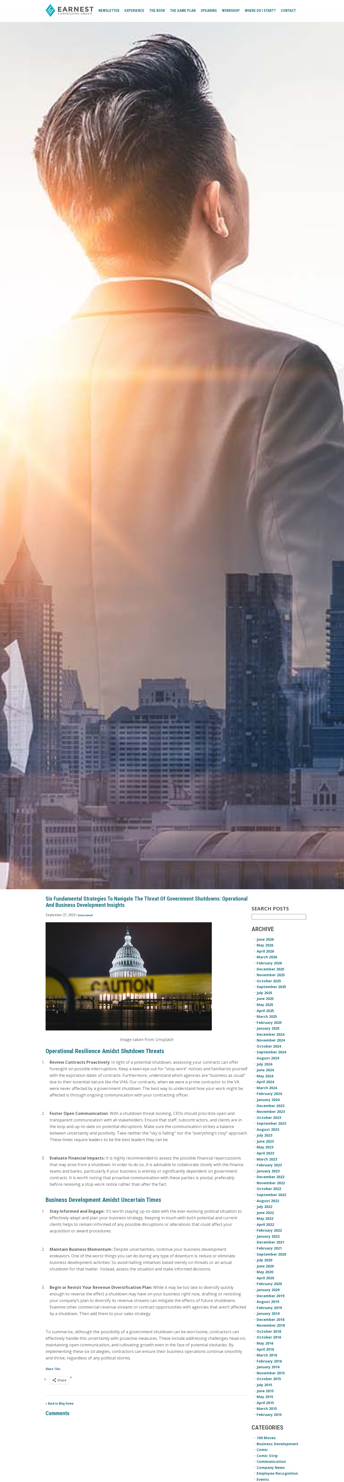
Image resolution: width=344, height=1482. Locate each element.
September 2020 (271, 1254)
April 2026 (265, 951)
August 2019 (268, 1301)
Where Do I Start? (260, 11)
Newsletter (108, 11)
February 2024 (269, 1093)
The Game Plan (183, 11)
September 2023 (271, 1123)
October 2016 (269, 1337)
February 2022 (269, 1230)
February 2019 (269, 1307)
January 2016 (268, 1367)
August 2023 (268, 1129)
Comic (262, 1449)
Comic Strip (267, 1455)
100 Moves (266, 1437)
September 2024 (271, 1052)
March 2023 (267, 1159)
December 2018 (270, 1319)
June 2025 (265, 998)
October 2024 (269, 1046)
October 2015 (269, 1378)
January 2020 (268, 1289)
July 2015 (264, 1384)
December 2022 (270, 1176)
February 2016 (269, 1361)
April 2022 (265, 1224)
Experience (134, 11)
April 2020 (265, 1278)
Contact (288, 11)
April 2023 (265, 1153)
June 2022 (265, 1212)
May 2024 (265, 1076)
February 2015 (269, 1414)
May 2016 (265, 1343)
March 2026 (267, 957)
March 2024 (267, 1087)
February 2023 (269, 1165)
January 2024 (268, 1099)
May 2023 (265, 1147)
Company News (271, 1467)
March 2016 (267, 1355)
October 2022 (269, 1188)
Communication (271, 1461)
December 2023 (270, 1105)
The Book (157, 11)
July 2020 (264, 1260)
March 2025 (267, 1016)
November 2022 (271, 1182)
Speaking (209, 11)
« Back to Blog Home (60, 1403)
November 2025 (271, 974)
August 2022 (268, 1200)
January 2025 (268, 1028)
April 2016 (265, 1349)
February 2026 (269, 963)
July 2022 (264, 1206)
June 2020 (265, 1266)
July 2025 (264, 992)
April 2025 (265, 1010)
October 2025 (269, 981)
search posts (270, 909)
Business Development (277, 1443)
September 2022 (271, 1194)
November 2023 (271, 1111)
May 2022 (265, 1218)
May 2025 (265, 1004)
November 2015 (271, 1373)
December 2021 (270, 1242)
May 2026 (265, 945)
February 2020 (269, 1283)
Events (263, 1479)
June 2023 (265, 1141)
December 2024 (270, 1034)
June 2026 (265, 939)
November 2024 (271, 1040)
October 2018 (269, 1331)
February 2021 (269, 1248)
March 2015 (267, 1408)
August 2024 (268, 1058)
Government (85, 915)
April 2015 (265, 1402)
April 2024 (265, 1081)
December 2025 (270, 969)
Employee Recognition (277, 1473)
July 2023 (264, 1135)
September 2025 (271, 986)
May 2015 (265, 1396)
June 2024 (265, 1070)
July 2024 (264, 1064)
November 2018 (271, 1325)
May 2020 (265, 1271)
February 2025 (269, 1022)
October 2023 (269, 1117)
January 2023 (268, 1171)
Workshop (231, 11)
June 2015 (265, 1390)
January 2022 (268, 1236)
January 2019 (268, 1313)
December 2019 (270, 1295)
